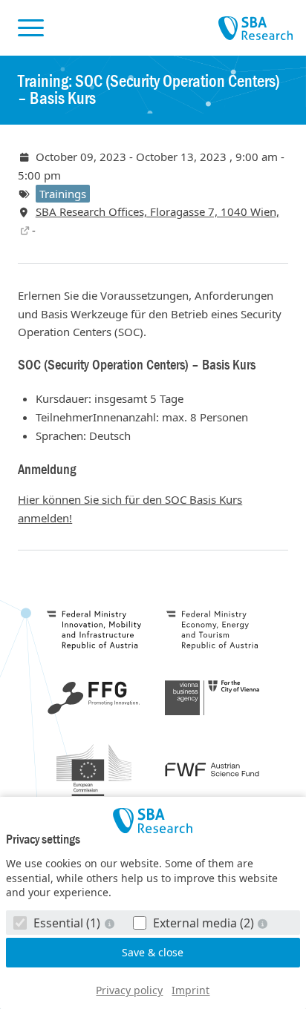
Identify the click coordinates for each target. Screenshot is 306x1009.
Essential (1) (66, 923)
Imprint (190, 990)
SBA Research (255, 29)
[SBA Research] (153, 820)
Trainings (62, 193)
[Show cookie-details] (110, 923)
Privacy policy (129, 990)
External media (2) (203, 923)
